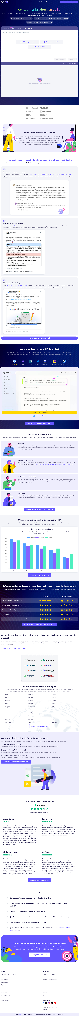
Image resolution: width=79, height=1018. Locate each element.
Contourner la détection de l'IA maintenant (16, 762)
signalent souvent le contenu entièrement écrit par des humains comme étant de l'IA (50, 174)
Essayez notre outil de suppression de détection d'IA (39, 624)
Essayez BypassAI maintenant (39, 726)
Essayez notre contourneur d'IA (39, 575)
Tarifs (40, 2)
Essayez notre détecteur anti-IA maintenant (39, 509)
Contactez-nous (5, 998)
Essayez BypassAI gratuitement (39, 880)
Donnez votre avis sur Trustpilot (38, 812)
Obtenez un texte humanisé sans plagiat (15, 648)
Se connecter (54, 2)
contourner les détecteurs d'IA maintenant (39, 423)
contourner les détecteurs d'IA (34, 349)
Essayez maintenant (39, 955)
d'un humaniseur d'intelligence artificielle (52, 160)
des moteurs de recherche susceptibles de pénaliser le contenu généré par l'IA (55, 464)
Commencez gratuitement (69, 2)
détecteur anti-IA (35, 434)
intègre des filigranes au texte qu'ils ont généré (19, 226)
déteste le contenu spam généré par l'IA (17, 285)
